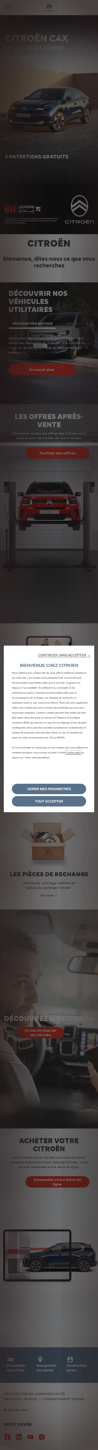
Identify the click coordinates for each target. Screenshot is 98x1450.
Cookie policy (73, 752)
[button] (64, 655)
